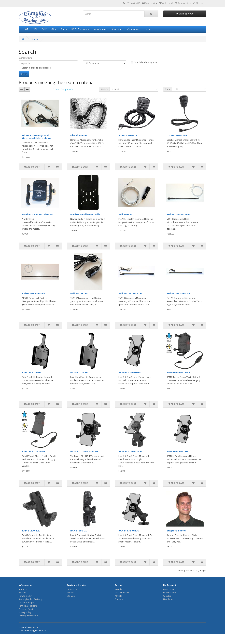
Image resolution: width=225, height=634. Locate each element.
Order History (169, 592)
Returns (70, 592)
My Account (168, 589)
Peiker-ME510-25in (33, 293)
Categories (117, 29)
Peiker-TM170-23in (178, 293)
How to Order (25, 596)
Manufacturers (100, 29)
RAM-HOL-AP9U (79, 372)
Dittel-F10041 (78, 135)
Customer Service (27, 609)
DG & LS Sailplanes (80, 29)
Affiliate (118, 596)
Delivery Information (28, 615)
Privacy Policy (25, 612)
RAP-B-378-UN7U (128, 530)
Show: (167, 89)
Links (147, 29)
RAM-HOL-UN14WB (33, 451)
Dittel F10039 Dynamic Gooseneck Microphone (36, 137)
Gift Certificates (122, 592)
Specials (119, 599)
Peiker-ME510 (126, 214)
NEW (35, 29)
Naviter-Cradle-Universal (37, 214)
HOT (26, 29)
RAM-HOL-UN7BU (177, 451)
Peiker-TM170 (78, 293)
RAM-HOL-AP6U (31, 372)
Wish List (167, 596)
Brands (118, 589)
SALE (44, 29)
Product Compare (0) (62, 89)
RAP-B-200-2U (78, 530)
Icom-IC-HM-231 (128, 135)
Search (34, 39)
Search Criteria (25, 58)
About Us (23, 589)
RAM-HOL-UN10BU (129, 372)
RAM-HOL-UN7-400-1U (84, 451)
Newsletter (168, 599)
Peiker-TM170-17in (130, 293)
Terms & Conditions (28, 605)
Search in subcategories (145, 62)
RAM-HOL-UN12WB (178, 372)
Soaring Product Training (30, 599)
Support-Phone (176, 530)
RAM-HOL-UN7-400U (130, 451)
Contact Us (72, 589)
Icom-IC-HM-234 (177, 135)
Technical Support (27, 602)
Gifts (53, 29)
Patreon (22, 592)
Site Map (71, 596)
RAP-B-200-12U (31, 530)
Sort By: (104, 89)
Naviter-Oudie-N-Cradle (85, 214)
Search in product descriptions (36, 67)
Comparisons (133, 29)
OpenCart (35, 627)
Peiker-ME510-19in (178, 214)
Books (64, 29)
